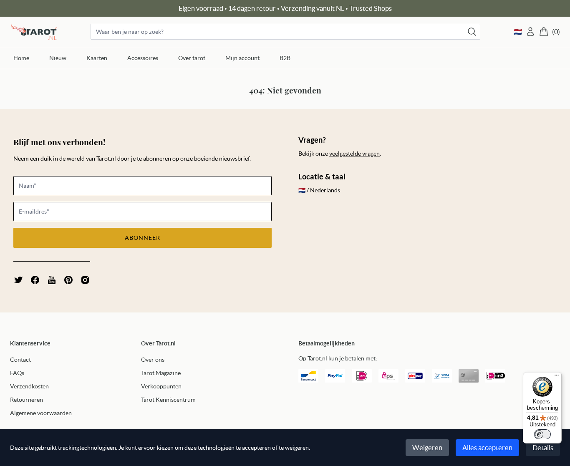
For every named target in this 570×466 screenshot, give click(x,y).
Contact (20, 359)
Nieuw (57, 58)
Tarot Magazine (161, 373)
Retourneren (26, 399)
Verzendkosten (29, 386)
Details (542, 447)
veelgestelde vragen (354, 153)
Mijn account (242, 58)
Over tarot (191, 58)
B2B (285, 58)
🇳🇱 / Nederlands (319, 190)
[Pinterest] (68, 280)
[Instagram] (85, 280)
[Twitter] (18, 280)
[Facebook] (35, 280)
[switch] (542, 434)
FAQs (17, 373)
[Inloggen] (530, 32)
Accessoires (142, 58)
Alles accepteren (487, 447)
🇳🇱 (518, 31)
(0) (556, 31)
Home (21, 58)
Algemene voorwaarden (41, 413)
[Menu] (557, 377)
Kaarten (96, 58)
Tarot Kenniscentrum (168, 399)
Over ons (152, 359)
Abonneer (143, 237)
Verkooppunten (161, 386)
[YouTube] (52, 280)
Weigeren (427, 447)
